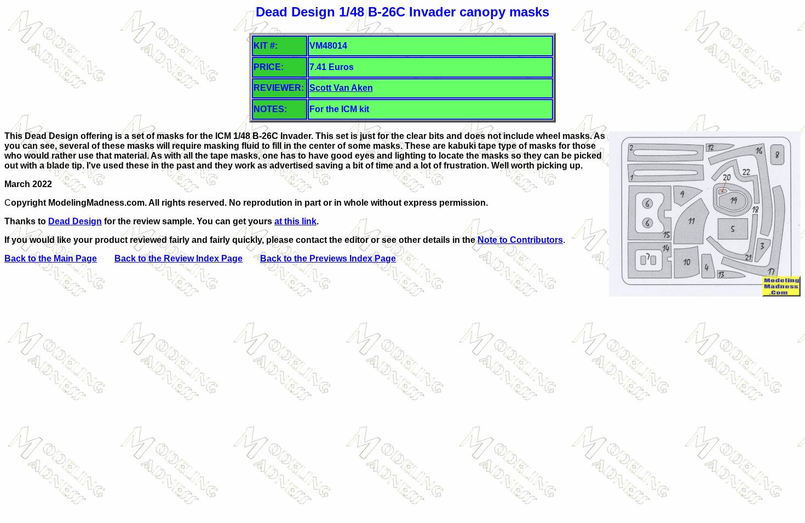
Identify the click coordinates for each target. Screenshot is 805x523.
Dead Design (75, 221)
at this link (295, 221)
